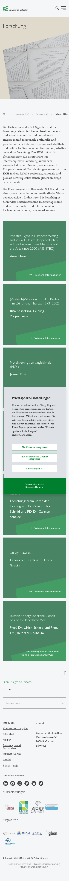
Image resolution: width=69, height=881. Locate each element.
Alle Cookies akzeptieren (35, 447)
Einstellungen (33, 468)
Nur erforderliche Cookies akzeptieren (34, 457)
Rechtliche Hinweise (34, 487)
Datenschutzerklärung (34, 484)
